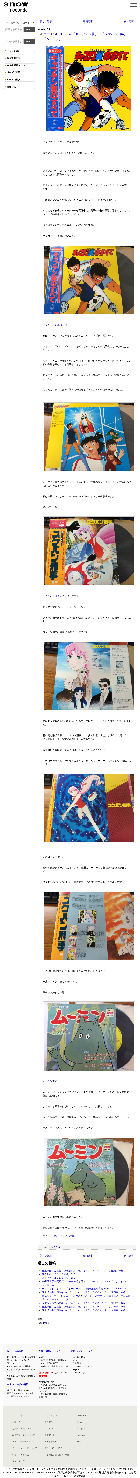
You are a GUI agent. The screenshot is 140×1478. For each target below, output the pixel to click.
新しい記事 (46, 21)
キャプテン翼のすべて (57, 324)
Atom (47, 1322)
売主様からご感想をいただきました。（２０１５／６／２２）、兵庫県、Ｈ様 (84, 1306)
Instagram (81, 1428)
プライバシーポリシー (55, 1448)
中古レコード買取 (20, 1454)
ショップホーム (19, 1415)
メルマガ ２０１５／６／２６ (58, 1277)
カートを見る (51, 1441)
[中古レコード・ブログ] (15, 6)
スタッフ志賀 (67, 1235)
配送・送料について (49, 1351)
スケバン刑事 (52, 596)
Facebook (81, 1415)
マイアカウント (52, 1415)
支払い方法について (81, 1351)
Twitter (80, 1441)
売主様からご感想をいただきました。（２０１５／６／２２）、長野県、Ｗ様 (84, 1310)
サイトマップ (18, 1461)
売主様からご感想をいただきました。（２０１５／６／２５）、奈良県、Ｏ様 (84, 1292)
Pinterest (81, 1435)
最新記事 (88, 21)
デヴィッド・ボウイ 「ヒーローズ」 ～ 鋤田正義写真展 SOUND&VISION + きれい (87, 1288)
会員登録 (49, 1422)
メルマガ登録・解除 (21, 1441)
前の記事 (129, 21)
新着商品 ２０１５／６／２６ (58, 1274)
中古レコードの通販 (17, 1384)
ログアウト (50, 1435)
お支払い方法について (22, 1428)
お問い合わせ (18, 1422)
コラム (55, 1235)
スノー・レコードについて (24, 1448)
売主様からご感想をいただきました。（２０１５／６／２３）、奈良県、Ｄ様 (84, 1303)
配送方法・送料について (23, 1435)
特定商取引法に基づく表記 (57, 1454)
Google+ (81, 1422)
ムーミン (47, 1081)
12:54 (57, 1247)
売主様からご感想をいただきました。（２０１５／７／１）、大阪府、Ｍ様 (82, 1270)
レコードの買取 (15, 1351)
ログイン (49, 1428)
